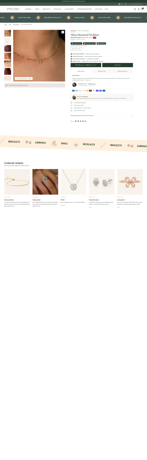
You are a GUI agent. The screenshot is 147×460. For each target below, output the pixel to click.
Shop (10, 24)
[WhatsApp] (83, 121)
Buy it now (118, 65)
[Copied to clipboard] (85, 121)
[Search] (135, 9)
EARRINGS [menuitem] (28, 9)
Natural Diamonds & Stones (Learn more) (82, 115)
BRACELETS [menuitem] (46, 9)
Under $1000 (16, 24)
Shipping (73, 39)
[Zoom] (63, 32)
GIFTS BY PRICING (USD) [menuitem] (84, 9)
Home (5, 24)
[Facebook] (119, 4)
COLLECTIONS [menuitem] (69, 9)
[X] (78, 121)
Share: (72, 121)
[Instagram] (121, 4)
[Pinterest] (81, 121)
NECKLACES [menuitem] (57, 9)
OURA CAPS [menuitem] (98, 9)
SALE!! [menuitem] (106, 9)
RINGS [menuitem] (37, 9)
